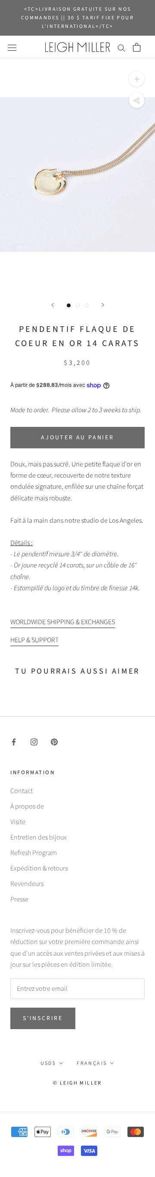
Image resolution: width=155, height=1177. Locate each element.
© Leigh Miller (77, 1083)
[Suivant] (103, 305)
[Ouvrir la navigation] (12, 47)
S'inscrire (43, 1018)
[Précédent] (52, 305)
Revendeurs (26, 884)
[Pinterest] (54, 741)
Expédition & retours (39, 868)
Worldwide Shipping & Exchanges (62, 622)
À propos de (27, 806)
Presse (19, 899)
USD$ (48, 1063)
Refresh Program (33, 853)
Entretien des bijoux (38, 837)
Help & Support (34, 640)
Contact (21, 791)
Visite (17, 822)
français (92, 1063)
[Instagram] (34, 741)
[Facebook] (13, 741)
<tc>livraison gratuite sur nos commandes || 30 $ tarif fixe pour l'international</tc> (77, 18)
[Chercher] (121, 47)
